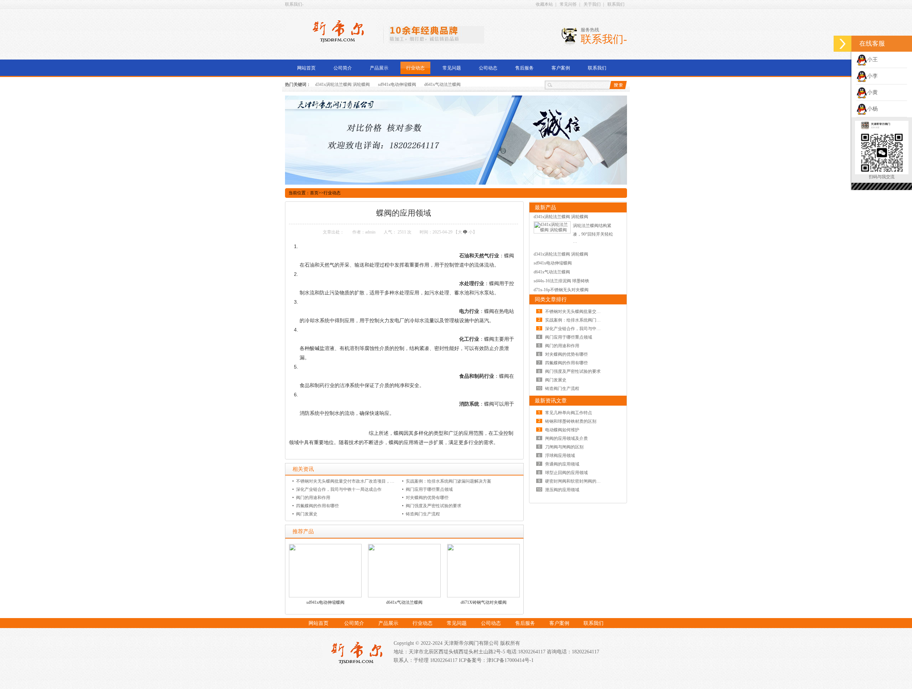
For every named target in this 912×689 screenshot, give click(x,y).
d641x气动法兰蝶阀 (442, 84)
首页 (314, 192)
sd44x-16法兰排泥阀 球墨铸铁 (561, 280)
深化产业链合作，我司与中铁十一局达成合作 (339, 489)
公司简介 (342, 68)
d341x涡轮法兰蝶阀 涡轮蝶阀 (342, 84)
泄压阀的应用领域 (562, 489)
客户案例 (560, 68)
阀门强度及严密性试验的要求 (433, 505)
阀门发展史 (306, 513)
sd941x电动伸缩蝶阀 (397, 84)
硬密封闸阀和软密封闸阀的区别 (575, 481)
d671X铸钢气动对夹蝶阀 (484, 602)
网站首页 (306, 68)
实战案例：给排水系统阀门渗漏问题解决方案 (448, 481)
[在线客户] (842, 44)
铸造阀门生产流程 (423, 513)
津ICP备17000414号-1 (510, 660)
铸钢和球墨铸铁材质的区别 (570, 421)
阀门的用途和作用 (313, 497)
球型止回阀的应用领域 (566, 472)
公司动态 (488, 68)
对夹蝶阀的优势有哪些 (427, 497)
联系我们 (616, 4)
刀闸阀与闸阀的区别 (564, 446)
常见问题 (451, 68)
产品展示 (379, 68)
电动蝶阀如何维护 (562, 429)
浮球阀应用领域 (560, 455)
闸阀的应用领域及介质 (566, 438)
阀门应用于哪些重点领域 (429, 489)
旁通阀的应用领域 (562, 464)
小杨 (872, 109)
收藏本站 (544, 4)
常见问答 (568, 4)
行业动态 (415, 68)
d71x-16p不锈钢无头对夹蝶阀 (561, 289)
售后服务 (524, 68)
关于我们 (592, 4)
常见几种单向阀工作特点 (568, 412)
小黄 (872, 92)
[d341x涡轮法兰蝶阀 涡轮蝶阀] (552, 229)
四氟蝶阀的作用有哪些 (317, 505)
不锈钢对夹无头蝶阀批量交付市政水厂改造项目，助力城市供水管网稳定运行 (368, 481)
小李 (872, 76)
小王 (872, 59)
